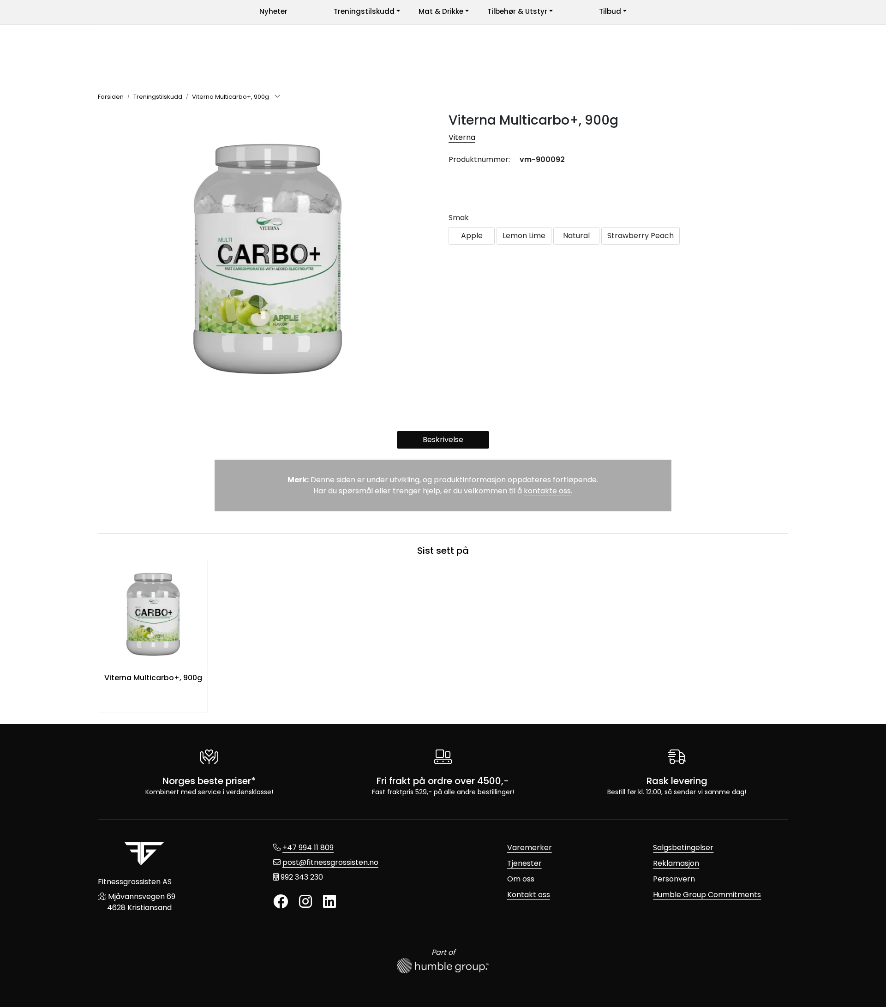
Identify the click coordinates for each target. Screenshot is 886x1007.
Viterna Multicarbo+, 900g (153, 677)
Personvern (674, 879)
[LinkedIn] (329, 902)
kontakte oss (547, 491)
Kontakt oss (528, 894)
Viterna (462, 137)
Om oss (520, 879)
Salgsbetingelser (683, 847)
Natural (576, 235)
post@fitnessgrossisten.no (330, 862)
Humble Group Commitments (707, 894)
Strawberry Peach (640, 235)
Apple (472, 235)
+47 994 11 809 (308, 847)
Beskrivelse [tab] (443, 439)
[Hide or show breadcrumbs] (277, 97)
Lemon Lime (524, 235)
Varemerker (529, 847)
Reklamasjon (676, 863)
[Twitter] (280, 902)
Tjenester (524, 863)
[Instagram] (305, 902)
